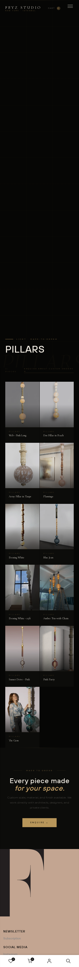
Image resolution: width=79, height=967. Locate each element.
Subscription (12, 938)
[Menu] (70, 8)
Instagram (10, 954)
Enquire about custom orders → (49, 369)
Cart (54, 8)
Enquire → (39, 822)
